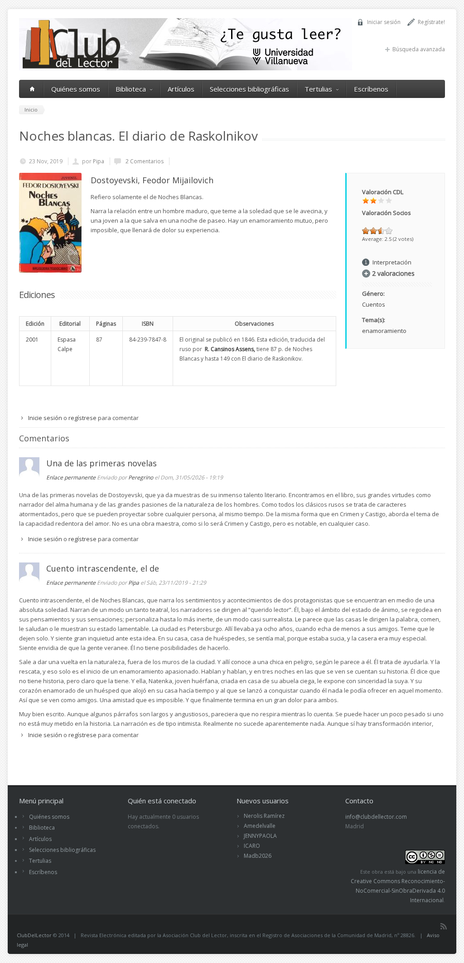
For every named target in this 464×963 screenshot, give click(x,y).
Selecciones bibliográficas (249, 88)
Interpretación (391, 262)
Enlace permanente (71, 477)
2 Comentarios (144, 161)
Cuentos (373, 304)
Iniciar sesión (384, 22)
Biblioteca (131, 88)
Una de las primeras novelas (101, 463)
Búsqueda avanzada (418, 49)
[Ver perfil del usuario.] (29, 475)
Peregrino (140, 477)
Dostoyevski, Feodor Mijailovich (152, 180)
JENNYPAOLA (260, 836)
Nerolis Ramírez (264, 816)
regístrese (82, 418)
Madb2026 (257, 856)
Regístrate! (431, 22)
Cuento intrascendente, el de (102, 568)
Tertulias (318, 88)
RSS (443, 926)
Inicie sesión (45, 418)
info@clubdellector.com (376, 817)
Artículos (181, 88)
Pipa (98, 161)
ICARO (252, 846)
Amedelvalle (260, 826)
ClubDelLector (34, 935)
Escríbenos (371, 88)
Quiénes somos (75, 88)
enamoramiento (384, 331)
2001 (32, 339)
